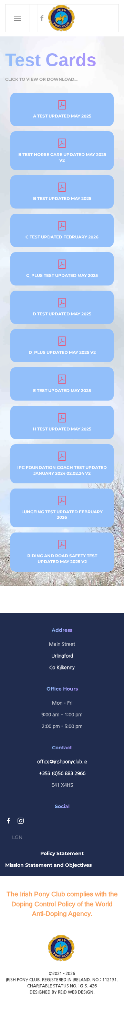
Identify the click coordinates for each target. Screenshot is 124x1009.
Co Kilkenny (62, 667)
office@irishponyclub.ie (62, 761)
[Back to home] (62, 18)
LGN (17, 837)
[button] (18, 18)
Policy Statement (62, 853)
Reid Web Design (75, 992)
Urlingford (62, 655)
